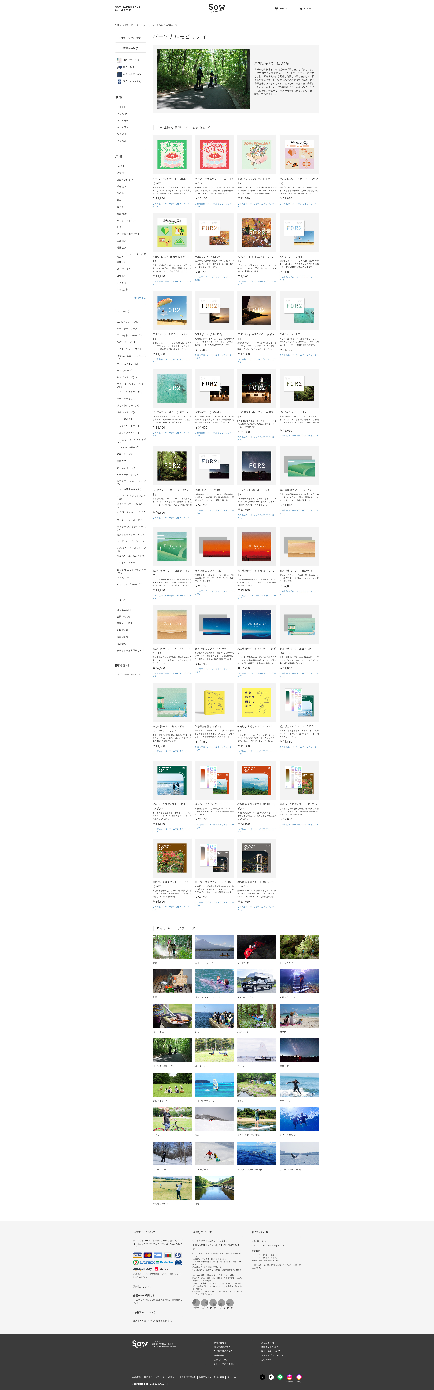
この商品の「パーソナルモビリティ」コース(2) (214, 356)
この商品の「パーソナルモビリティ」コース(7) (299, 437)
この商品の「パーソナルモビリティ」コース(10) (172, 205)
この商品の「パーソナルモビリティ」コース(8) (214, 205)
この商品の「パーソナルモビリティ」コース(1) (299, 205)
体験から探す (130, 48)
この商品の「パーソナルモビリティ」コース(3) (172, 282)
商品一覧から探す (130, 38)
